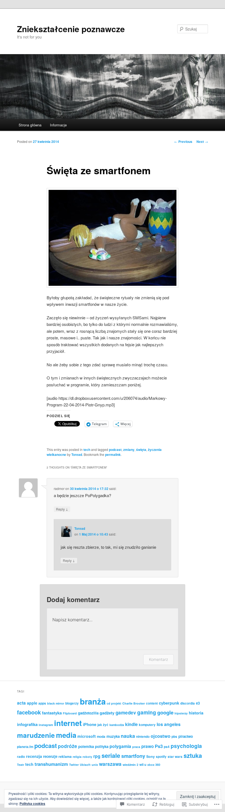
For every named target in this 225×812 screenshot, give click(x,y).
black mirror (55, 703)
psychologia (186, 746)
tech (86, 449)
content (152, 703)
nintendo (143, 736)
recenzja (34, 756)
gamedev (126, 712)
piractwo (185, 736)
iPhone (89, 724)
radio (21, 756)
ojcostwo (160, 736)
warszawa (110, 764)
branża (93, 701)
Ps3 (159, 746)
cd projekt (114, 703)
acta (21, 703)
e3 (198, 703)
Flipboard (70, 713)
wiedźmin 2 (130, 765)
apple (32, 703)
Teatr (20, 765)
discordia (187, 703)
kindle (131, 724)
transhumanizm (51, 764)
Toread (76, 454)
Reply (62, 508)
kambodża (116, 725)
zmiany (128, 449)
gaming (146, 712)
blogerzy (72, 703)
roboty (87, 757)
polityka (101, 746)
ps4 (167, 746)
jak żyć (102, 724)
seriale (111, 755)
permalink (113, 454)
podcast (115, 449)
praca (136, 747)
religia (77, 757)
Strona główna (30, 125)
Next (202, 141)
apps (42, 703)
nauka (128, 735)
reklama (65, 756)
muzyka (113, 736)
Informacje (58, 125)
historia (196, 713)
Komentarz (158, 659)
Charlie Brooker (133, 703)
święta (141, 449)
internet (68, 722)
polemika (86, 746)
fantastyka (52, 713)
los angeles (169, 724)
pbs (174, 736)
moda (101, 736)
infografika (27, 724)
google (165, 712)
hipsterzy (181, 713)
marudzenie (36, 735)
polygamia (120, 746)
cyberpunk (169, 703)
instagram (46, 725)
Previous (183, 141)
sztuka (193, 755)
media (66, 735)
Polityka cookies (32, 803)
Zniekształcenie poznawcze (71, 29)
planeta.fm (25, 746)
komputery (147, 724)
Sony (150, 756)
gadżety (107, 713)
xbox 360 (153, 765)
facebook (29, 712)
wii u (142, 764)
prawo (147, 746)
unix (95, 765)
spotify (161, 756)
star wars (175, 756)
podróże (67, 745)
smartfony (133, 756)
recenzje (50, 756)
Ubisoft (85, 765)
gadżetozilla (88, 713)
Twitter (74, 765)
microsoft (86, 736)
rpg (96, 756)
